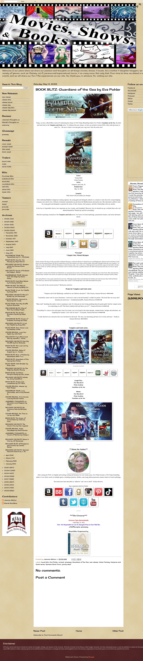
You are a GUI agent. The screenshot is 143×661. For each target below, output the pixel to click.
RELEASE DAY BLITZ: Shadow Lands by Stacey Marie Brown (17, 266)
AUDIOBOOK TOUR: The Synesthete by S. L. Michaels (17, 256)
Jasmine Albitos (10, 500)
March (8, 458)
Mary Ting (138, 225)
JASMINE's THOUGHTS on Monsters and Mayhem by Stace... (16, 403)
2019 (6, 473)
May (8, 253)
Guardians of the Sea (78, 387)
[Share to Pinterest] (80, 559)
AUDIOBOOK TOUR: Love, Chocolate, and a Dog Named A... (17, 392)
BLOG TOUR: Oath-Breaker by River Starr (16, 364)
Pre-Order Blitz (7, 176)
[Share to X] (76, 559)
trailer (4, 164)
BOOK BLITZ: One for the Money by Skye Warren (15, 260)
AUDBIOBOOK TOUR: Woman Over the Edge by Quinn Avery (16, 276)
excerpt (61, 562)
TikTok (130, 98)
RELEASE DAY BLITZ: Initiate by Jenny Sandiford (16, 378)
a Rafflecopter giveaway (78, 527)
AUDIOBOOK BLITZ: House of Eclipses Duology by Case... (16, 319)
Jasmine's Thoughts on (11, 120)
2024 (7, 224)
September (10, 241)
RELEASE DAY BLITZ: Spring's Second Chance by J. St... (17, 450)
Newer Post (39, 631)
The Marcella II (78, 383)
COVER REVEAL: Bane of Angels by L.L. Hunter (15, 351)
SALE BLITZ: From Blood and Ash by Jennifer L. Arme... (16, 337)
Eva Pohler (54, 562)
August (9, 244)
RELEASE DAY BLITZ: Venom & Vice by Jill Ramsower (17, 440)
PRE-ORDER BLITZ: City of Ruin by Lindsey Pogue (15, 309)
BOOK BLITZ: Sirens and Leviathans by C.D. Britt (15, 382)
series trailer (6, 166)
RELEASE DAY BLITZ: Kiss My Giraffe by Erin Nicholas (17, 342)
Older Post (118, 631)
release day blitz (8, 107)
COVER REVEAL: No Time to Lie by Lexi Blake (16, 414)
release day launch (9, 110)
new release (94, 562)
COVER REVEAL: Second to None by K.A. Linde (16, 300)
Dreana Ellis (138, 187)
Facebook (131, 88)
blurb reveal (6, 152)
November (10, 236)
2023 (7, 227)
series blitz (6, 189)
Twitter (130, 104)
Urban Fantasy (104, 562)
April (8, 455)
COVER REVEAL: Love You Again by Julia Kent (15, 333)
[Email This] (72, 559)
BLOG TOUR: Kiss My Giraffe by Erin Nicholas (16, 304)
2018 (6, 476)
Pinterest (131, 96)
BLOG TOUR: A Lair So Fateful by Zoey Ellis (17, 291)
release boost (7, 102)
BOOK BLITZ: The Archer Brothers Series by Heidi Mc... (15, 314)
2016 (6, 482)
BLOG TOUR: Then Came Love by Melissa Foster (16, 328)
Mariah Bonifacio (10, 503)
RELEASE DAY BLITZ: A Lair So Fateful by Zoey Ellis (16, 324)
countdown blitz (8, 184)
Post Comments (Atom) (53, 635)
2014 (6, 488)
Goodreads (132, 90)
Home (79, 631)
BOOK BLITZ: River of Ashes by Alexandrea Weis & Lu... (17, 355)
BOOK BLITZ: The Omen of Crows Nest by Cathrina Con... (15, 419)
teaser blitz (6, 192)
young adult (66, 564)
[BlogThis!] (74, 559)
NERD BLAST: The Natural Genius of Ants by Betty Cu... (17, 286)
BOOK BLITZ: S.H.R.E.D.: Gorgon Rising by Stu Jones (17, 373)
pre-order (5, 209)
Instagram (131, 93)
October (9, 238)
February (9, 461)
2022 (7, 230)
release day (6, 105)
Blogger (91, 657)
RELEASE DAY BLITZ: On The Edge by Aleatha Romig (16, 369)
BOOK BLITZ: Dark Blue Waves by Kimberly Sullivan (16, 282)
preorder (5, 207)
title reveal (6, 149)
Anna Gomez (138, 207)
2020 (7, 470)
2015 (6, 485)
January (9, 464)
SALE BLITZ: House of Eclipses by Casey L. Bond (17, 271)
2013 (6, 490)
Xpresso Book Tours (53, 564)
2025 (7, 222)
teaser (4, 204)
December (10, 233)
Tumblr (130, 101)
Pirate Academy (78, 385)
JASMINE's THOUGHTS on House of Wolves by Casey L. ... (17, 434)
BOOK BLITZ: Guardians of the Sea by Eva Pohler (17, 360)
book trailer (6, 161)
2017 (6, 479)
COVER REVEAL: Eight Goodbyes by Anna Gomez (16, 429)
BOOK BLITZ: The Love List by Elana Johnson (16, 346)
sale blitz (5, 186)
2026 (7, 219)
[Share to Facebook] (78, 559)
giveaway (68, 562)
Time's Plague (138, 186)
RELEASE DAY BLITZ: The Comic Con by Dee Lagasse (16, 425)
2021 (6, 467)
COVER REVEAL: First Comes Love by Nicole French (16, 397)
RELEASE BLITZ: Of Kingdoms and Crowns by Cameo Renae (17, 445)
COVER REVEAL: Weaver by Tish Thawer (16, 387)
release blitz (6, 100)
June (8, 250)
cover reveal (6, 144)
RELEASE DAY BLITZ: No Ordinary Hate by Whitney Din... (15, 409)
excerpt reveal (7, 146)
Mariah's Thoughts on (10, 122)
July (8, 247)
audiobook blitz (8, 179)
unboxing (5, 125)
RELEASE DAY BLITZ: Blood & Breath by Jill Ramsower (16, 295)
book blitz (45, 562)
